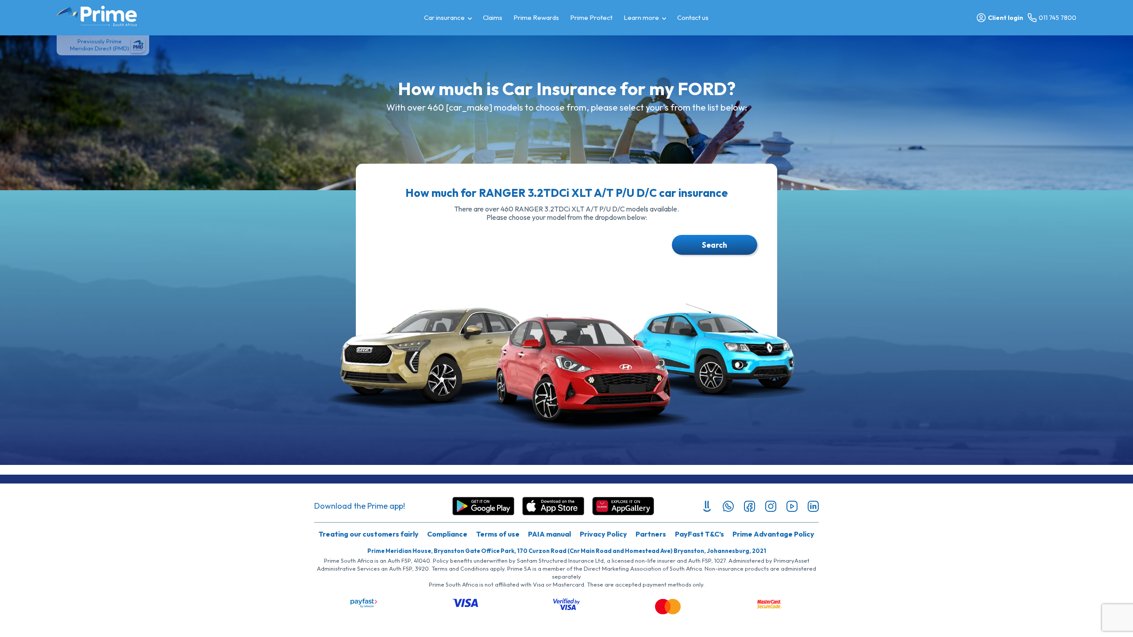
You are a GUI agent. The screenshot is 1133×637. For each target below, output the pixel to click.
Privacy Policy (603, 534)
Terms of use (498, 534)
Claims (492, 17)
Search (714, 244)
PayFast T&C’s (699, 534)
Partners (651, 534)
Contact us (693, 17)
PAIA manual (549, 534)
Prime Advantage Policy (773, 534)
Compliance (447, 534)
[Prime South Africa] (97, 16)
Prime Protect (591, 17)
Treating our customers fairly (369, 534)
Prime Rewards (536, 17)
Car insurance (444, 17)
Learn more (641, 17)
